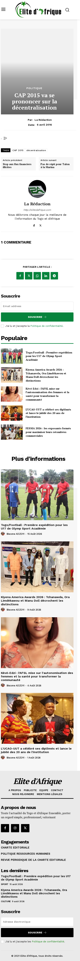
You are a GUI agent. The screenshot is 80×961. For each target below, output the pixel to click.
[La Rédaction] (37, 189)
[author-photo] (3, 534)
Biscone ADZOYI (15, 533)
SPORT (4, 884)
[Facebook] (34, 224)
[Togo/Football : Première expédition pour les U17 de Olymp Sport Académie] (12, 356)
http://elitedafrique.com (37, 209)
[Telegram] (54, 275)
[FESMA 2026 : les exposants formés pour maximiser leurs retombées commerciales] (12, 432)
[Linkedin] (45, 275)
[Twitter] (40, 224)
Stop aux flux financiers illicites (17, 166)
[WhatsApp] (37, 275)
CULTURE (6, 901)
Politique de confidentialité (46, 326)
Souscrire (35, 317)
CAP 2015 (17, 150)
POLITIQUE (34, 88)
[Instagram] (15, 828)
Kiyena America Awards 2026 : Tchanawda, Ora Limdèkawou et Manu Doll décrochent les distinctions (46, 375)
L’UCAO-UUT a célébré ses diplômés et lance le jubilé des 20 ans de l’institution (48, 413)
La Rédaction (43, 119)
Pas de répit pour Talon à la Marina (55, 166)
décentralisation (36, 150)
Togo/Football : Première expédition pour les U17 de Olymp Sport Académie (49, 356)
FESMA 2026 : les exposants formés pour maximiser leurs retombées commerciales (48, 431)
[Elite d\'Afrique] (38, 9)
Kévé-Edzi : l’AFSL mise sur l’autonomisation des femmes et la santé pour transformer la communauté (47, 394)
